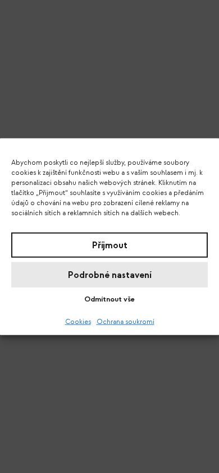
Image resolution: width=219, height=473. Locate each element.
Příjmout (109, 245)
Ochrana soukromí (125, 322)
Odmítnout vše (109, 299)
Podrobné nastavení (110, 274)
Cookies (78, 322)
